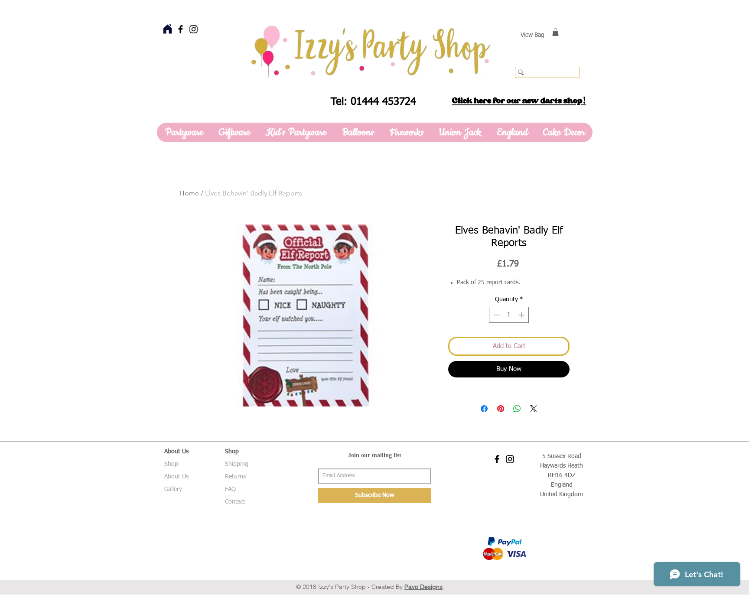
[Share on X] (533, 408)
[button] (555, 32)
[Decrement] (495, 314)
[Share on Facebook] (484, 408)
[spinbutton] (509, 314)
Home (189, 193)
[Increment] (522, 314)
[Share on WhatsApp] (517, 408)
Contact (235, 502)
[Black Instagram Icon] (193, 29)
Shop (171, 464)
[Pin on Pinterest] (500, 408)
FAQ (230, 489)
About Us (176, 477)
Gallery (173, 489)
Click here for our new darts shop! (519, 100)
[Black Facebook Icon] (180, 29)
